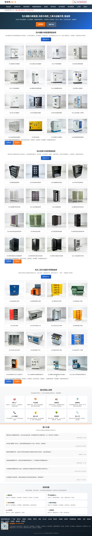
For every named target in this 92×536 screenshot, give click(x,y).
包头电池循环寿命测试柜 (14, 207)
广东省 (13, 519)
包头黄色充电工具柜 (56, 301)
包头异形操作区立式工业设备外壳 (14, 374)
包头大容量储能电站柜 (56, 88)
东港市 (23, 521)
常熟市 (35, 519)
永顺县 (61, 519)
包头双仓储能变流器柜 (35, 113)
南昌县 (89, 519)
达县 (84, 519)
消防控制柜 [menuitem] (26, 6)
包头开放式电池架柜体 (77, 182)
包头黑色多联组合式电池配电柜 (14, 256)
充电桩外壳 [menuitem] (17, 6)
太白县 (50, 519)
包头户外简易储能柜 (14, 88)
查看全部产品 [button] (46, 39)
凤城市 (66, 519)
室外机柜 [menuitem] (53, 6)
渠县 (39, 519)
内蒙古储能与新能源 (20, 10)
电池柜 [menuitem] (46, 6)
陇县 (2, 521)
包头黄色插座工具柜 (78, 325)
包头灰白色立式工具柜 (56, 325)
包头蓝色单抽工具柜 (14, 301)
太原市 (7, 521)
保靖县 (18, 521)
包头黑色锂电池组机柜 (56, 231)
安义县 (44, 519)
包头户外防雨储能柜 (56, 64)
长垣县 (12, 521)
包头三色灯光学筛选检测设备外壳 (78, 374)
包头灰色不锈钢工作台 (35, 325)
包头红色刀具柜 (14, 325)
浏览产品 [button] (51, 24)
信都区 (24, 519)
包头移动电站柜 (35, 137)
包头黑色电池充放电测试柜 (77, 231)
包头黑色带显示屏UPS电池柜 (35, 256)
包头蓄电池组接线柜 (14, 182)
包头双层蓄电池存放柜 (56, 182)
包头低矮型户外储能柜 (56, 137)
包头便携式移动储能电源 (35, 88)
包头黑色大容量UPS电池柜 (56, 256)
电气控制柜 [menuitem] (62, 6)
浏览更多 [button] (17, 142)
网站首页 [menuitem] (8, 6)
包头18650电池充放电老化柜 (14, 231)
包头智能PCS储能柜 (78, 88)
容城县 (29, 519)
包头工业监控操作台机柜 (78, 256)
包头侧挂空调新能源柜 (77, 64)
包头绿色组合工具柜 (78, 301)
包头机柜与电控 (30, 10)
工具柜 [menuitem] (79, 6)
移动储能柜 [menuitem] (71, 6)
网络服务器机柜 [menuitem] (36, 6)
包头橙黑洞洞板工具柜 (35, 301)
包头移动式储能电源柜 (56, 113)
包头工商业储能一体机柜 (78, 113)
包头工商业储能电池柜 (35, 207)
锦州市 (19, 519)
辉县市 (55, 519)
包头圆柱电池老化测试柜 (78, 207)
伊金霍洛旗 (73, 519)
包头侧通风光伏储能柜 (14, 64)
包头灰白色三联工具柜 (14, 350)
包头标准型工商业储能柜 (35, 64)
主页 (13, 10)
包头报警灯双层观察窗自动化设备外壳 (56, 375)
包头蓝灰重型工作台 (35, 350)
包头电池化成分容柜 (35, 231)
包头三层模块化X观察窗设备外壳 (35, 374)
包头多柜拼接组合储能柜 (14, 137)
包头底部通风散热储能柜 (78, 137)
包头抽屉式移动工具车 (56, 350)
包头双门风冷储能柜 (14, 113)
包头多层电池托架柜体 (35, 182)
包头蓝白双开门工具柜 (77, 350)
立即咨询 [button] (40, 24)
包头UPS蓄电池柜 (56, 207)
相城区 (79, 519)
